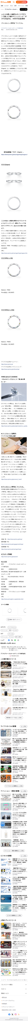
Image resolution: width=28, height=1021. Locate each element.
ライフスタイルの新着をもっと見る (14, 786)
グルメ (11, 5)
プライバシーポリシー (7, 1007)
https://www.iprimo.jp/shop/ (14, 539)
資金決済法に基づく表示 (8, 1010)
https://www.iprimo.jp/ (7, 364)
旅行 (15, 5)
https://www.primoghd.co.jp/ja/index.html (12, 599)
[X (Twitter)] (12, 640)
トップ (3, 980)
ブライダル (11, 633)
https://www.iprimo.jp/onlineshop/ (10, 369)
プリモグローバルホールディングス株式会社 (12, 28)
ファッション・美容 (23, 5)
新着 (2, 5)
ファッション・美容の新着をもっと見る (14, 850)
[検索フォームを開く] (14, 2)
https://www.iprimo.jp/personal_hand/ (11, 479)
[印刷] (18, 640)
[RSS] (19, 1014)
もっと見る (23, 726)
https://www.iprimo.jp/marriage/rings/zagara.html (14, 253)
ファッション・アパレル (7, 636)
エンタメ (6, 5)
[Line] (15, 640)
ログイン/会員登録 (21, 2)
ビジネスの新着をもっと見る (14, 915)
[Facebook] (9, 640)
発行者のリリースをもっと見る (14, 717)
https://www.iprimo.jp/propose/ (9, 556)
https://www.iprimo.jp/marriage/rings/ (11, 549)
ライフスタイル (12, 627)
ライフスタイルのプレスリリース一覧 (16, 980)
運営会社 (4, 997)
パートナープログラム (7, 1000)
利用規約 (4, 1003)
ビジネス (15, 630)
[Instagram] (15, 1014)
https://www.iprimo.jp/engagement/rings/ (12, 544)
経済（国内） (18, 636)
